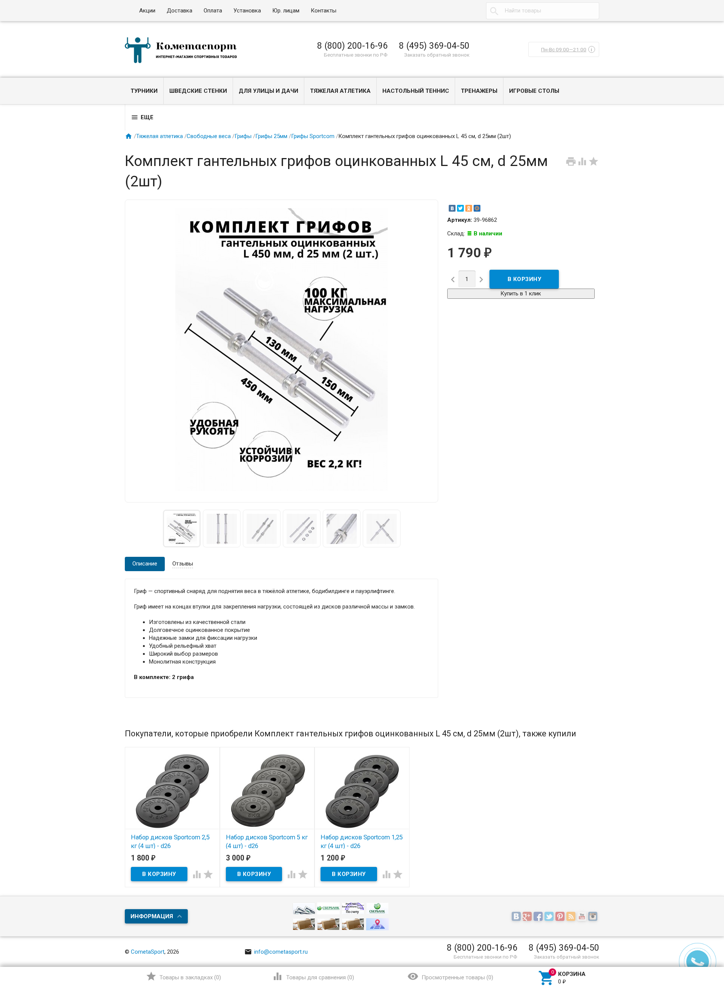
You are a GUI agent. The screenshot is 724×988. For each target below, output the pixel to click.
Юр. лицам (285, 10)
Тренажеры (479, 91)
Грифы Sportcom (312, 136)
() (183, 976)
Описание (144, 563)
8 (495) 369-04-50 (434, 45)
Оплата (213, 10)
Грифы (243, 136)
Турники (144, 91)
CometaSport (147, 951)
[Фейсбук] (539, 916)
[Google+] (528, 916)
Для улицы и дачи (268, 91)
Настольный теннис (415, 91)
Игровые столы (534, 91)
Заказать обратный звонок (436, 55)
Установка (247, 10)
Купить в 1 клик (520, 293)
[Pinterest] (560, 916)
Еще (142, 117)
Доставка (179, 10)
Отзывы (182, 563)
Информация (151, 916)
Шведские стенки (198, 91)
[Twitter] (460, 208)
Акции (147, 10)
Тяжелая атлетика (340, 91)
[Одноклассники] (468, 208)
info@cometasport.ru (276, 951)
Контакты (323, 10)
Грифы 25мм (271, 136)
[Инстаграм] (593, 916)
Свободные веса (209, 136)
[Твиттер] (550, 916)
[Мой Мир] (477, 208)
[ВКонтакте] (452, 208)
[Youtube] (582, 916)
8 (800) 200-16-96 (352, 45)
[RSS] (571, 916)
